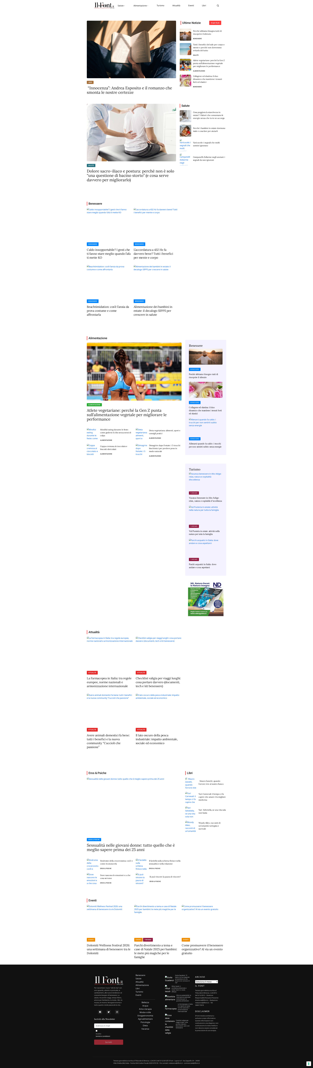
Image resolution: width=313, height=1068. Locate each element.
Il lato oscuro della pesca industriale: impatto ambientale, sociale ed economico (157, 739)
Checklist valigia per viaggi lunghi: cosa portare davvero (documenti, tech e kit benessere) (158, 682)
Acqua (145, 1006)
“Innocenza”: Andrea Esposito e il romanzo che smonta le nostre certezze (129, 90)
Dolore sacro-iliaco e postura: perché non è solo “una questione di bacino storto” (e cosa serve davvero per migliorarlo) (130, 175)
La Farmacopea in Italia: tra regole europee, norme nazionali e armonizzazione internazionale (109, 682)
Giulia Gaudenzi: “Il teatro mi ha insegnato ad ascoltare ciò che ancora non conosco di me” (182, 979)
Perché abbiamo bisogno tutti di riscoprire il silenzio (207, 32)
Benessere (103, 5)
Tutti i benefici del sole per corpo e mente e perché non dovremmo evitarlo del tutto (209, 47)
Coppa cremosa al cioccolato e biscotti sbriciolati (113, 447)
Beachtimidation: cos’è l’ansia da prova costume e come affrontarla (108, 311)
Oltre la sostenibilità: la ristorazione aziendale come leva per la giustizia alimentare (183, 998)
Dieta (145, 1026)
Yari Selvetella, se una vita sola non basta (212, 811)
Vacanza (145, 1029)
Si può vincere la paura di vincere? (165, 876)
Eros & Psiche (94, 839)
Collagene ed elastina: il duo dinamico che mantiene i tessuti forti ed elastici (207, 79)
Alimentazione (140, 5)
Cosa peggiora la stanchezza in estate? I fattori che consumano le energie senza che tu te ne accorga (209, 115)
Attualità (176, 5)
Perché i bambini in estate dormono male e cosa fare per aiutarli (209, 129)
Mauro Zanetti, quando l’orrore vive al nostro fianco (211, 782)
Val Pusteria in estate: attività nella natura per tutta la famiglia (204, 532)
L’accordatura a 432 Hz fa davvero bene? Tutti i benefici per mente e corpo (153, 253)
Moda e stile (145, 1012)
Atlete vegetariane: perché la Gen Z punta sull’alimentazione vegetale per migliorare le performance (209, 63)
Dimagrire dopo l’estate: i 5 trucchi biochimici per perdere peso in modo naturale (164, 448)
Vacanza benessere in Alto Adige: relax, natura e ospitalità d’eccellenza (205, 499)
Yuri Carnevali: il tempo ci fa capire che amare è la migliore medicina (212, 797)
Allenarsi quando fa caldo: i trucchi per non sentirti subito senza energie (205, 445)
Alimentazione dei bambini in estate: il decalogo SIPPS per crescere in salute (153, 311)
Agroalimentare (145, 1019)
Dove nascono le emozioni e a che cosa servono (115, 876)
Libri (204, 5)
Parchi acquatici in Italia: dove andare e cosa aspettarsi (202, 566)
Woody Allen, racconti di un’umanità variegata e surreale (210, 826)
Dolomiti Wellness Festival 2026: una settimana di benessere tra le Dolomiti (108, 949)
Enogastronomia (145, 1016)
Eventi (191, 5)
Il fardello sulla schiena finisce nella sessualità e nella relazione (164, 862)
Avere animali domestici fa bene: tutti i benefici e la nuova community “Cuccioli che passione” (108, 741)
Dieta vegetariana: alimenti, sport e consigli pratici (164, 432)
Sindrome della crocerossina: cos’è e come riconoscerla (116, 862)
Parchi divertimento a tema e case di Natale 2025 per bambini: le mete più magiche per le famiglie (155, 951)
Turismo (160, 5)
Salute (120, 5)
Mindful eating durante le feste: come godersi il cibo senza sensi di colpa (115, 432)
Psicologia (145, 1022)
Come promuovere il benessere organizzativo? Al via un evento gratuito (202, 949)
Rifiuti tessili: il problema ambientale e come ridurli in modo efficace (179, 989)
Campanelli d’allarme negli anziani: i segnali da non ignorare (209, 158)
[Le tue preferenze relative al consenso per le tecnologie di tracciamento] (308, 1063)
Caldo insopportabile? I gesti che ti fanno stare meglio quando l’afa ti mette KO (109, 253)
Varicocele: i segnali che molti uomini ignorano (206, 144)
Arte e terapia (145, 1009)
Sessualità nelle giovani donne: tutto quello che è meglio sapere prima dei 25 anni (131, 847)
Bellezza (145, 1002)
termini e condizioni (103, 1036)
